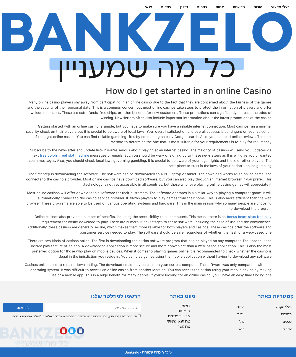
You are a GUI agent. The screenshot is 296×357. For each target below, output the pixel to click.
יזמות (220, 7)
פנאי (148, 7)
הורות (258, 7)
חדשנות (239, 7)
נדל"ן (184, 7)
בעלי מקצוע (280, 7)
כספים (202, 7)
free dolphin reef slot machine (64, 155)
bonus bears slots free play (249, 217)
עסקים (166, 7)
